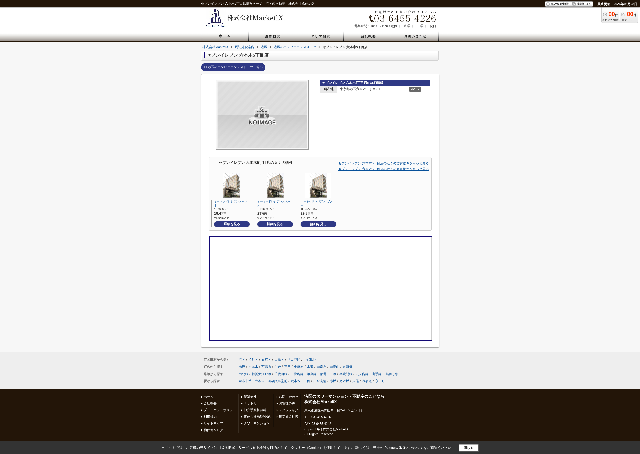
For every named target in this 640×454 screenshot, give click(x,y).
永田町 (380, 381)
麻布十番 (245, 381)
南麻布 (321, 367)
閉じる (469, 448)
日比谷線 (297, 374)
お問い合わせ (288, 397)
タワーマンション (257, 423)
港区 (242, 359)
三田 (287, 367)
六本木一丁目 (300, 381)
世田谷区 (294, 359)
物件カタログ (213, 430)
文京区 (266, 359)
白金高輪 (320, 381)
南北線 (243, 374)
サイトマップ (213, 423)
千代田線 (281, 374)
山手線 (377, 374)
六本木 (253, 367)
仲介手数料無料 (255, 410)
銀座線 (312, 374)
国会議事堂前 (278, 381)
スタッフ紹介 (288, 410)
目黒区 (279, 359)
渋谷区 (253, 359)
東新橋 (347, 367)
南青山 (335, 367)
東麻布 (299, 367)
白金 (277, 367)
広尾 (355, 381)
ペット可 (250, 403)
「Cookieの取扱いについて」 (404, 448)
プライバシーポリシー (220, 410)
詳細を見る (232, 224)
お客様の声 (287, 403)
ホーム (209, 397)
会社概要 (210, 403)
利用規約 (210, 417)
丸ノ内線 (362, 374)
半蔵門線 (346, 374)
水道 (310, 367)
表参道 (367, 381)
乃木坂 (344, 381)
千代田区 (310, 359)
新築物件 (250, 397)
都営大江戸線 (261, 374)
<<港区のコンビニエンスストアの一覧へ (233, 67)
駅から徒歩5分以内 (258, 417)
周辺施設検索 (288, 417)
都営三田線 (328, 374)
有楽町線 (391, 374)
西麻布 (266, 367)
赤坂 (242, 367)
